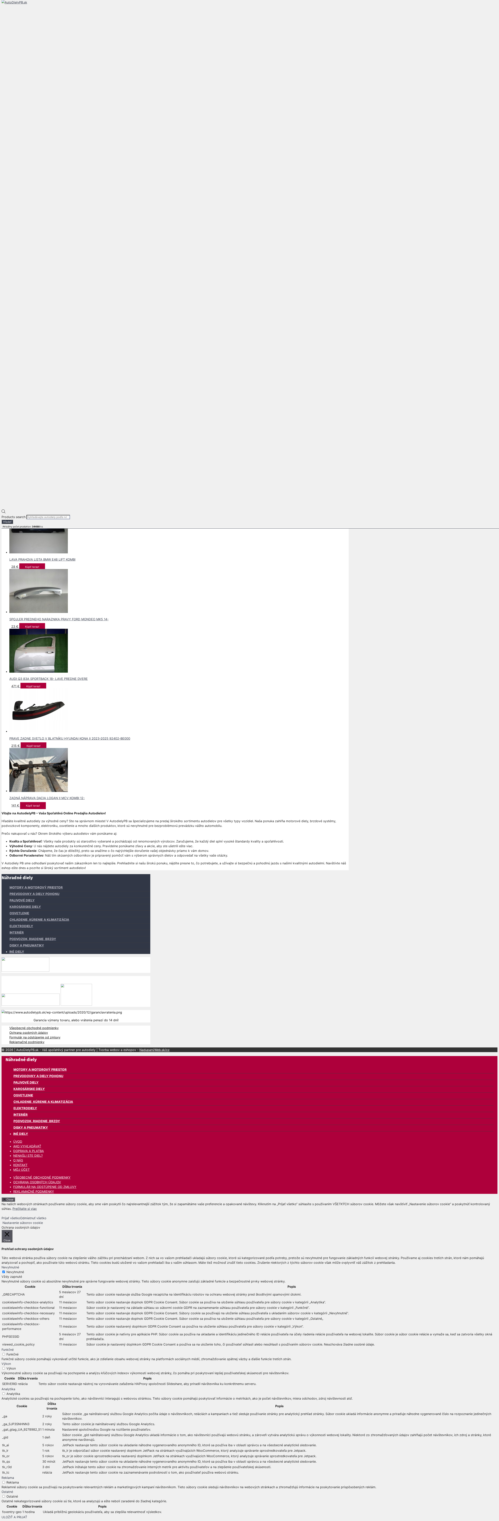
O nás (18, 1160)
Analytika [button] (8, 1389)
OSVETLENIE (19, 913)
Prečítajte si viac (24, 1209)
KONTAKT (20, 1165)
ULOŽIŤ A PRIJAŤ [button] (14, 1517)
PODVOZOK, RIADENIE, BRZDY (33, 939)
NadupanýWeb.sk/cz (154, 1050)
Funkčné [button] (8, 1350)
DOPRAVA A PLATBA (28, 1151)
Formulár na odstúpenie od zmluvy (34, 1037)
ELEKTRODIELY (21, 926)
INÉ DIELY (16, 952)
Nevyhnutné (15, 1272)
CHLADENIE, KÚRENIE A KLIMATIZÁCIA (39, 920)
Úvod (17, 1141)
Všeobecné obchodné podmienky (34, 1028)
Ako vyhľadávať (27, 1146)
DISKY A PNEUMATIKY (27, 945)
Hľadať (7, 521)
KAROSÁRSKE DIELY (25, 907)
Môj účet (21, 1170)
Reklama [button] (8, 1478)
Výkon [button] (6, 1364)
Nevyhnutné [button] (10, 1267)
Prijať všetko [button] (11, 1218)
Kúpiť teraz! (32, 566)
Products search (14, 517)
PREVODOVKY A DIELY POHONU (34, 894)
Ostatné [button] (7, 1492)
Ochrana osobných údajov (28, 1033)
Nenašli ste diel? (28, 1156)
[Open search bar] (3, 512)
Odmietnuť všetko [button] (33, 1218)
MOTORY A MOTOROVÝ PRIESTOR (36, 887)
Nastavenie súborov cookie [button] (23, 1223)
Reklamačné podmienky (26, 1042)
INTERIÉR (17, 932)
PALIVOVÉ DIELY (22, 900)
